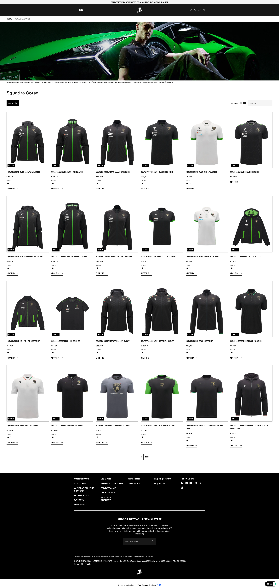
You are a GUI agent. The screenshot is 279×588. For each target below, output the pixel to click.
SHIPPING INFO (81, 505)
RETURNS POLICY (81, 496)
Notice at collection (126, 585)
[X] (200, 483)
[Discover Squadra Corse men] (28, 140)
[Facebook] (182, 483)
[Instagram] (186, 483)
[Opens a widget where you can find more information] (271, 584)
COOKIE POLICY (108, 493)
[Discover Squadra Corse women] (28, 224)
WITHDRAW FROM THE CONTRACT (84, 489)
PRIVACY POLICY (108, 488)
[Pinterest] (195, 483)
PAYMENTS (79, 500)
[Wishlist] (199, 10)
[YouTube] (191, 483)
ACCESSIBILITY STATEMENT (108, 498)
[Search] (190, 10)
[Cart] (203, 10)
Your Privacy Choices (147, 585)
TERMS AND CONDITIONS (112, 484)
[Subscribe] (152, 541)
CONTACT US (80, 484)
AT (160, 484)
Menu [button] (80, 10)
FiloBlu (88, 564)
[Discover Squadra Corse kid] (251, 224)
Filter (10, 103)
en (155, 484)
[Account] (195, 10)
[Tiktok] (182, 488)
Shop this (11, 189)
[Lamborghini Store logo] (139, 10)
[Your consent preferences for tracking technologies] (275, 584)
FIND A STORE (134, 484)
